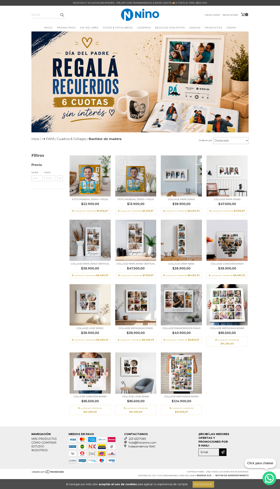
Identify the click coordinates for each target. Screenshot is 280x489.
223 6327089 (137, 439)
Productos (213, 27)
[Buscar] (62, 14)
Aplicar (60, 178)
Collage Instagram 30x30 (135, 328)
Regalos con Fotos (170, 27)
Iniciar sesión (230, 15)
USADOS (194, 27)
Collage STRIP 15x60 (181, 263)
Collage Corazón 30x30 (227, 263)
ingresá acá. (204, 475)
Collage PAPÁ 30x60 (227, 199)
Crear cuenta (212, 15)
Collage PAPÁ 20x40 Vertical (90, 263)
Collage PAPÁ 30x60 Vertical (135, 263)
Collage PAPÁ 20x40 (181, 199)
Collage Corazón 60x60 (90, 396)
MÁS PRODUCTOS (44, 439)
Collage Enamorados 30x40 (181, 328)
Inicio (48, 27)
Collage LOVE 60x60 (135, 396)
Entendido (203, 484)
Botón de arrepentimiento (232, 475)
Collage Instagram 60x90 (181, 396)
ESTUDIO (37, 446)
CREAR (231, 27)
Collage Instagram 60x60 (227, 328)
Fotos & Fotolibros (118, 27)
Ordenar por (205, 140)
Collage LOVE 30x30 (90, 328)
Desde (34, 172)
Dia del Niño (89, 27)
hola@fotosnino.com (142, 442)
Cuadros (144, 27)
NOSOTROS (39, 450)
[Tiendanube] (48, 473)
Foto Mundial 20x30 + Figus (136, 199)
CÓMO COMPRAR (43, 442)
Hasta (47, 172)
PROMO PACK (66, 27)
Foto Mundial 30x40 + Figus (90, 199)
